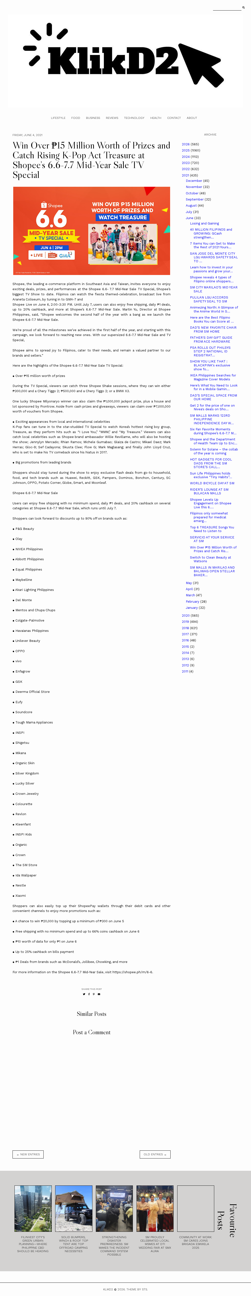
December (194, 181)
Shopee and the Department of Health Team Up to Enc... (213, 441)
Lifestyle (58, 118)
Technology (134, 118)
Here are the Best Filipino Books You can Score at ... (212, 319)
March (191, 595)
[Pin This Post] (94, 994)
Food (75, 118)
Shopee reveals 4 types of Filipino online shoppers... (212, 279)
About (192, 118)
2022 (186, 169)
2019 (186, 621)
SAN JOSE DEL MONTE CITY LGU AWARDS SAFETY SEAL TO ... (214, 257)
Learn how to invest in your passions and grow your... (211, 269)
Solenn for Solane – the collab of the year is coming (214, 451)
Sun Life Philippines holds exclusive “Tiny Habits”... (211, 475)
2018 (186, 628)
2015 (186, 646)
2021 (186, 175)
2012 (186, 665)
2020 (186, 615)
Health (155, 118)
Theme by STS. (137, 1289)
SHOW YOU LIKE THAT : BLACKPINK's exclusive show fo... (210, 365)
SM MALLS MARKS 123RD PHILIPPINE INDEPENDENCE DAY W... (212, 419)
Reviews (112, 118)
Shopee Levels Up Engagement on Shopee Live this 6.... (210, 503)
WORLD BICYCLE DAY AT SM (212, 483)
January (192, 608)
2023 (186, 163)
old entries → (155, 1154)
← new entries (28, 1154)
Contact (174, 118)
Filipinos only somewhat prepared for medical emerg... (209, 517)
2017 (186, 634)
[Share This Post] (89, 994)
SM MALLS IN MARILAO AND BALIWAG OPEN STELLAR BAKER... (212, 571)
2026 (186, 144)
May (189, 583)
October (193, 193)
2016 (186, 640)
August (192, 205)
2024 (186, 157)
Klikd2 (108, 1289)
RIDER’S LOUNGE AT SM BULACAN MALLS (209, 491)
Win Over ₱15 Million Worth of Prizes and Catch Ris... (213, 549)
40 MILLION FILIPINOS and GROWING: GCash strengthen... (211, 233)
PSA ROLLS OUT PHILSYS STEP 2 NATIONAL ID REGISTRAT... (210, 351)
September (195, 199)
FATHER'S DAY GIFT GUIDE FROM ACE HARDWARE (211, 339)
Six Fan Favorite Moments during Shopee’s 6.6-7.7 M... (213, 431)
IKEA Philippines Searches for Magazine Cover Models (213, 377)
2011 (185, 671)
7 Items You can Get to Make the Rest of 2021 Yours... (212, 245)
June (190, 218)
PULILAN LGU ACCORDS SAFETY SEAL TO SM (209, 299)
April (190, 589)
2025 (186, 150)
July (189, 212)
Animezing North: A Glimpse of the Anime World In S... (214, 309)
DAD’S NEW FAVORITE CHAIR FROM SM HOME (213, 329)
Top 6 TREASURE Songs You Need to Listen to (212, 529)
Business (93, 118)
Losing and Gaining (204, 223)
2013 (186, 659)
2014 (186, 653)
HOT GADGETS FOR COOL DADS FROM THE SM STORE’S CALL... (211, 463)
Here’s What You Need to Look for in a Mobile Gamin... (214, 387)
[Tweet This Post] (84, 994)
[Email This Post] (99, 994)
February (193, 601)
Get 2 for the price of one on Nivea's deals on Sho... (212, 407)
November (194, 187)
